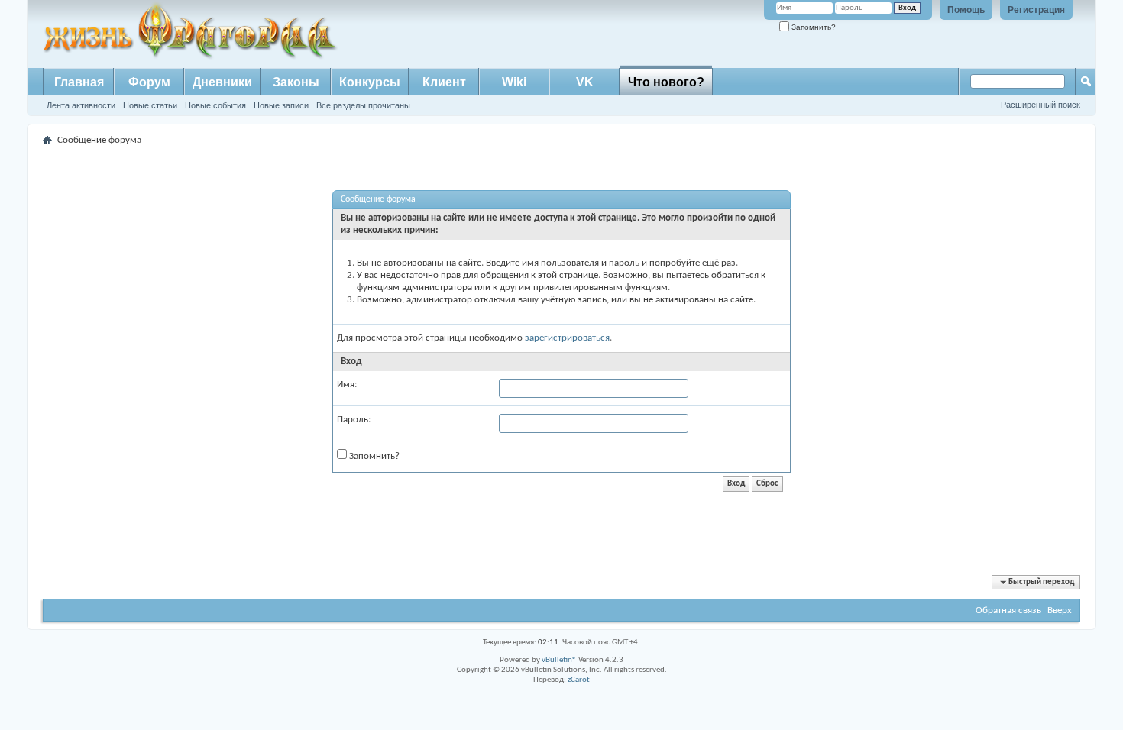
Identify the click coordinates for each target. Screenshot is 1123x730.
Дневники (222, 82)
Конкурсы (369, 82)
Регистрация (1036, 10)
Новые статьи (150, 105)
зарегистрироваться (567, 338)
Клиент (444, 82)
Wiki (514, 82)
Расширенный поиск (1040, 104)
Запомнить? (812, 27)
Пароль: (354, 420)
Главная (79, 82)
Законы (296, 82)
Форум (149, 82)
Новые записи (281, 105)
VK (585, 82)
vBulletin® (559, 660)
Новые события (215, 105)
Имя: (347, 384)
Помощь (966, 10)
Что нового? (666, 82)
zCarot (579, 680)
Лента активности (81, 105)
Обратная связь (1008, 610)
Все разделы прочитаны (363, 105)
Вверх (1059, 610)
